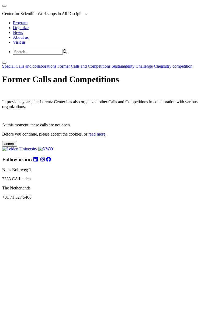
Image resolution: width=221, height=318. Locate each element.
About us (21, 37)
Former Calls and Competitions (84, 66)
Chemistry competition (173, 66)
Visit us (19, 42)
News (18, 32)
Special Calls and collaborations (29, 66)
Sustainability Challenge (133, 66)
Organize (21, 27)
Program (20, 22)
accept (9, 144)
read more (96, 134)
